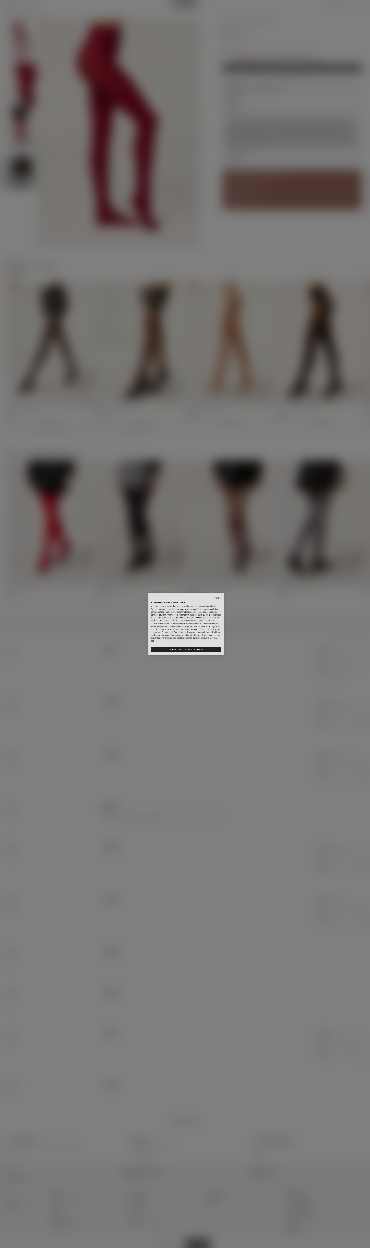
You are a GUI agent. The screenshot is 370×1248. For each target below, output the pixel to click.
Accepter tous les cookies (186, 649)
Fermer (217, 598)
